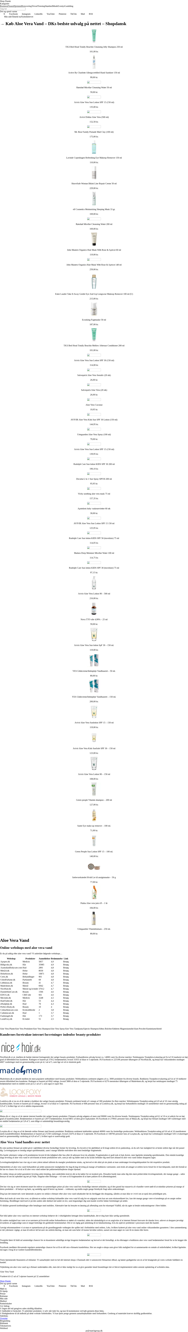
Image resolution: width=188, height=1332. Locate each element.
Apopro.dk (5, 961)
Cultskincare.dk (7, 1013)
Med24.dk (4, 971)
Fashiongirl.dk (6, 1016)
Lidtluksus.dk (6, 983)
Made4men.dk (6, 986)
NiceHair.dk (5, 989)
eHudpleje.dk (6, 1004)
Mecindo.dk (5, 998)
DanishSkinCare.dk (8, 992)
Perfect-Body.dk (7, 1007)
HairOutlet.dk (6, 1001)
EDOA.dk (4, 995)
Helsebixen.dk (6, 974)
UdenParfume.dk (7, 980)
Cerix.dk (4, 977)
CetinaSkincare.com (9, 1010)
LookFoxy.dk (6, 1019)
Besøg (66, 961)
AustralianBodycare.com (11, 967)
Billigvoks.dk (6, 964)
